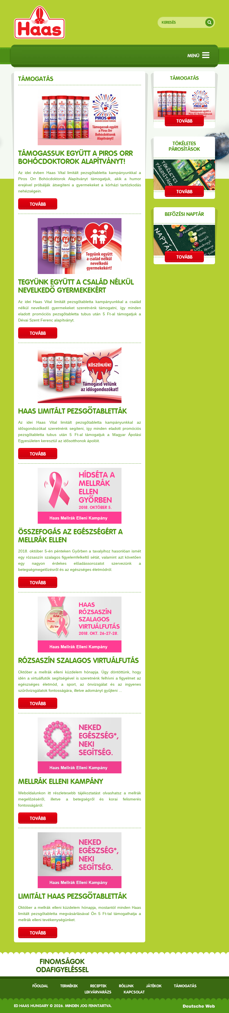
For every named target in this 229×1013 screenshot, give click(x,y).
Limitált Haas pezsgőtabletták (72, 896)
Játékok (154, 986)
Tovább (38, 204)
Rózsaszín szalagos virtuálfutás (78, 660)
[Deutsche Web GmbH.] (199, 1006)
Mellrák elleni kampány (60, 781)
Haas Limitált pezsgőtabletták (72, 411)
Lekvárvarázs (98, 992)
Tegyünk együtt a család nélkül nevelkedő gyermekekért (76, 286)
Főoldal (40, 986)
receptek (98, 986)
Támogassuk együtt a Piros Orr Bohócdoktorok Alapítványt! (75, 157)
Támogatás (185, 986)
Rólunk (126, 986)
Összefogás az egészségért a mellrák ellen (70, 535)
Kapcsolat (134, 992)
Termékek (69, 986)
